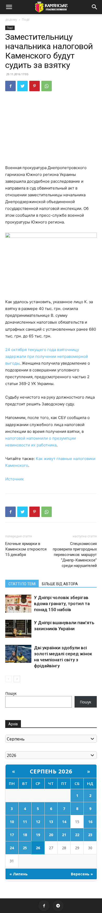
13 (51, 821)
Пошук (11, 693)
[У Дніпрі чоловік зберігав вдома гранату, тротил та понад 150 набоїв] (18, 604)
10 (12, 821)
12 (38, 821)
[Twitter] (22, 86)
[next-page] (17, 679)
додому (11, 19)
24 (12, 847)
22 (77, 834)
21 (64, 834)
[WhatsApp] (46, 86)
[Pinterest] (34, 86)
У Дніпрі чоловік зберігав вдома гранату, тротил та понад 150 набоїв (62, 603)
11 (25, 821)
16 (90, 821)
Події (26, 19)
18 (25, 834)
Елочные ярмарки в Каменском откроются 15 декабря (26, 549)
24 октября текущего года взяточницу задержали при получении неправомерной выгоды (46, 356)
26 (38, 847)
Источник (14, 478)
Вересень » (82, 873)
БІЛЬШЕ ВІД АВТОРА (60, 584)
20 (51, 834)
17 (12, 834)
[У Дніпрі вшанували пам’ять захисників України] (18, 629)
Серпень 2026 (51, 771)
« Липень (18, 873)
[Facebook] (10, 86)
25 (25, 847)
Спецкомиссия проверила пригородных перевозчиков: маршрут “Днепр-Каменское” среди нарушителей (75, 554)
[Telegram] (58, 905)
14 (64, 821)
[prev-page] (8, 679)
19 (38, 834)
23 (90, 834)
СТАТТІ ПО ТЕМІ (22, 584)
